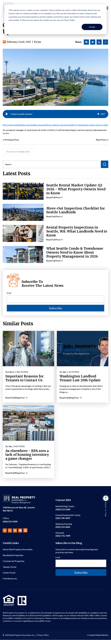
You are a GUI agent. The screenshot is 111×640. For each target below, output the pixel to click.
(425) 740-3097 (68, 516)
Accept (92, 27)
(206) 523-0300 (10, 520)
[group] (55, 114)
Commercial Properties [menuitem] (13, 561)
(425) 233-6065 (64, 525)
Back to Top (106, 509)
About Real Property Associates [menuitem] (17, 549)
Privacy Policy (43, 635)
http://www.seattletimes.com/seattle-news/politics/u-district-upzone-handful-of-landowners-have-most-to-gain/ (55, 125)
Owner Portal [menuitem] (9, 572)
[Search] (104, 164)
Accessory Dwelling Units (18, 151)
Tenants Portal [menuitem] (9, 567)
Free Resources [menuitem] (10, 578)
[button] (6, 114)
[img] (98, 114)
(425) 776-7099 (63, 534)
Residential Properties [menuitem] (13, 555)
